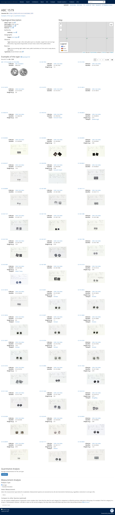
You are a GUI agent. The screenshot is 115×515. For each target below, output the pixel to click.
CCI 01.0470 (4, 87)
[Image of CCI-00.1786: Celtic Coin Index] (95, 250)
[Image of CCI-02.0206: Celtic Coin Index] (19, 429)
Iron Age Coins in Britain (9, 2)
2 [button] (97, 60)
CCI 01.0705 (81, 340)
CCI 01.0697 (4, 340)
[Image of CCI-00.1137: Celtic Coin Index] (19, 225)
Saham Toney (19, 271)
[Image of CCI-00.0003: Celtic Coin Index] (19, 149)
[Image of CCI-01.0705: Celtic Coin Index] (95, 355)
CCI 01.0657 (43, 315)
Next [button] (106, 60)
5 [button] (111, 60)
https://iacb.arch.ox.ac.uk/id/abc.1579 (21, 13)
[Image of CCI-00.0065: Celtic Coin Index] (95, 151)
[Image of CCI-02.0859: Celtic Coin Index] (19, 454)
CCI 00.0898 (4, 188)
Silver (10, 27)
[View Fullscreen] (61, 30)
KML (93, 5)
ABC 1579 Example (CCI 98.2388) (10, 62)
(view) (110, 5)
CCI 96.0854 (81, 112)
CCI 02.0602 (81, 416)
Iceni (14, 32)
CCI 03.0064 (81, 441)
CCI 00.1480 (81, 214)
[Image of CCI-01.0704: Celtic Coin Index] (57, 355)
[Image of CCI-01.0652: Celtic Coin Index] (95, 304)
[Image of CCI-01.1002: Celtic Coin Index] (95, 378)
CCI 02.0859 (4, 441)
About (42, 2)
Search (28, 2)
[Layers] (111, 24)
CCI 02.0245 (43, 416)
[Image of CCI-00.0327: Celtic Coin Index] (19, 176)
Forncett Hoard (58, 117)
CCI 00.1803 (4, 264)
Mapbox (111, 52)
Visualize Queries (61, 2)
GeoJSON (98, 5)
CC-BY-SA (104, 52)
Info (47, 2)
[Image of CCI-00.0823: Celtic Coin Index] (95, 174)
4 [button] (102, 60)
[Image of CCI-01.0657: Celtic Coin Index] (57, 329)
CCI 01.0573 (43, 87)
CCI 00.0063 (43, 138)
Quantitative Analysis (20, 16)
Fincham (56, 296)
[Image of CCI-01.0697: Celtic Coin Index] (19, 355)
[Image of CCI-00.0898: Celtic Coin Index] (19, 200)
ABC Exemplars (19, 63)
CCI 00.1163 (43, 214)
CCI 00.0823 (81, 163)
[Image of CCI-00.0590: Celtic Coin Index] (57, 178)
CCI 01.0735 (4, 366)
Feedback (71, 2)
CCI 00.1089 (43, 188)
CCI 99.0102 (43, 112)
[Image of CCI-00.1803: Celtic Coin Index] (19, 279)
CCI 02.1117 (43, 441)
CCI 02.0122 (81, 391)
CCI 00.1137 (4, 214)
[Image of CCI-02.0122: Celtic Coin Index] (95, 405)
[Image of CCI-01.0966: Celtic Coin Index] (57, 377)
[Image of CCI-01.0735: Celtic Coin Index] (19, 379)
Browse (22, 2)
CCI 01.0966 (43, 366)
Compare (52, 2)
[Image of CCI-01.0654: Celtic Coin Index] (19, 329)
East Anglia (15, 37)
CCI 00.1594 (4, 239)
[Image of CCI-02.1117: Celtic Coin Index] (57, 456)
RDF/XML (79, 5)
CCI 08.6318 (4, 112)
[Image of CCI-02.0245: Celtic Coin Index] (57, 429)
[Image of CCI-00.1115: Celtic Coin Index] (95, 199)
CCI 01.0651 (43, 290)
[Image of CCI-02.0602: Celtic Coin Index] (95, 429)
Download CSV (26, 57)
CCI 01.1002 (81, 366)
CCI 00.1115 (81, 188)
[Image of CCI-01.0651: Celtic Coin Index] (57, 304)
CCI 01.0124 (81, 264)
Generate (4, 474)
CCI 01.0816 (81, 87)
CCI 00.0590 (43, 163)
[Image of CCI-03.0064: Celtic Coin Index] (95, 454)
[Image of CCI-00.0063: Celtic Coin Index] (57, 151)
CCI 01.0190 (81, 62)
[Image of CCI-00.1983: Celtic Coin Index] (57, 275)
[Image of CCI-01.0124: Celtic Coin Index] (95, 277)
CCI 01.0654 (4, 315)
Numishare (111, 513)
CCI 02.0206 (4, 416)
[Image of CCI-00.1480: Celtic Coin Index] (95, 225)
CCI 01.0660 (81, 315)
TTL (84, 5)
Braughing (94, 398)
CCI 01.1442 (4, 391)
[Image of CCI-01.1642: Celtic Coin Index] (57, 404)
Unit (13, 26)
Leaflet (84, 52)
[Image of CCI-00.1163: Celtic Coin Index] (57, 225)
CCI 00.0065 (81, 138)
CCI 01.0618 (4, 290)
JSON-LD (88, 5)
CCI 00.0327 (4, 163)
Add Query (86, 502)
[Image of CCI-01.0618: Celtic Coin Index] (19, 301)
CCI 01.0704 (43, 340)
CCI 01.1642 (43, 391)
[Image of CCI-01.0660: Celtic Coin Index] (95, 329)
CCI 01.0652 (81, 290)
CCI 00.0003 (4, 138)
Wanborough (95, 119)
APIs (78, 2)
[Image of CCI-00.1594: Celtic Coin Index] (19, 252)
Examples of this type (7, 16)
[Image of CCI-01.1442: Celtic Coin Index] (19, 402)
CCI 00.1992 (43, 62)
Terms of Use (5, 511)
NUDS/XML (73, 5)
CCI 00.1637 (43, 239)
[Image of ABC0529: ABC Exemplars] (19, 72)
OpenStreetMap (93, 52)
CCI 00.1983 (43, 264)
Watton (56, 448)
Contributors (35, 2)
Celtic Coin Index (58, 63)
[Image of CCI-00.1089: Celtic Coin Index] (57, 199)
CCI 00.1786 (81, 239)
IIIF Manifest (105, 5)
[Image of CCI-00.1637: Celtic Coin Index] (57, 252)
